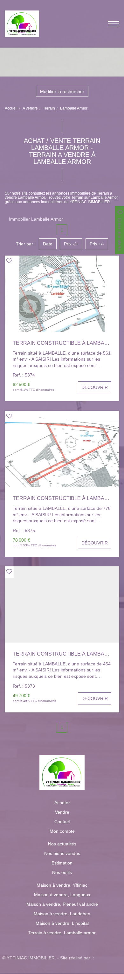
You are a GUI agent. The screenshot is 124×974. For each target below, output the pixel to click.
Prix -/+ (71, 243)
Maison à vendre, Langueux (62, 894)
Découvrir (94, 387)
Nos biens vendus (62, 853)
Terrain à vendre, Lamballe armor (62, 932)
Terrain (49, 108)
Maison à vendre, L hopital (62, 923)
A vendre (30, 108)
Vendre (62, 812)
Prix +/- (97, 243)
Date (47, 243)
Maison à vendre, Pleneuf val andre (62, 904)
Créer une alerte (119, 234)
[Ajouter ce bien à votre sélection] (9, 261)
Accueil (11, 108)
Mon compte (62, 831)
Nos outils (62, 872)
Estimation (62, 862)
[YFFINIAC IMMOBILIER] (22, 23)
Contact (62, 821)
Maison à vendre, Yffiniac (62, 885)
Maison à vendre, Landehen (62, 913)
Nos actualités (62, 843)
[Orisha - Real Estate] (108, 957)
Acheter (62, 802)
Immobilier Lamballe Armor (36, 219)
